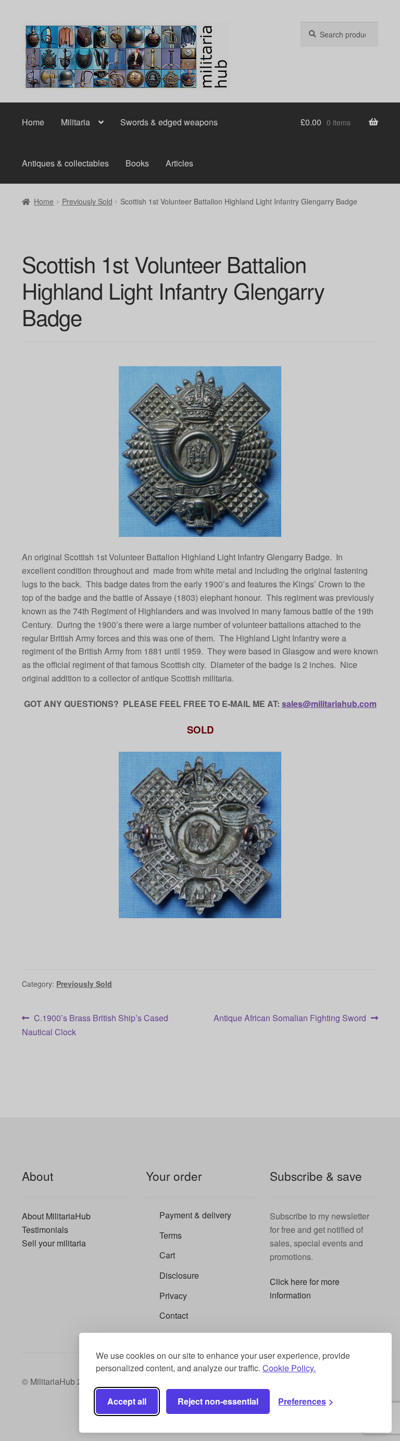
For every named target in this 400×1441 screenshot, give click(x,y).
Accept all (126, 1401)
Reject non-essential (218, 1401)
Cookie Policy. (289, 1368)
